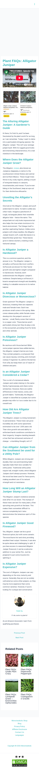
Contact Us (19, 732)
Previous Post (19, 633)
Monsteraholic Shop (19, 721)
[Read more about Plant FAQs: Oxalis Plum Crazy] (11, 660)
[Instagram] (23, 757)
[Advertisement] (19, 28)
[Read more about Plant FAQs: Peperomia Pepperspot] (27, 660)
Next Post (19, 637)
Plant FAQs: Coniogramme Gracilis (27, 696)
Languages (19, 735)
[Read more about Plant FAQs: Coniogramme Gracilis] (27, 685)
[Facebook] (16, 757)
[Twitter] (19, 757)
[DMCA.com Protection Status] (19, 763)
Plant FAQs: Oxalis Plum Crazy (11, 671)
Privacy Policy (19, 726)
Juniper (16, 168)
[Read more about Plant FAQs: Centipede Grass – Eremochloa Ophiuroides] (11, 685)
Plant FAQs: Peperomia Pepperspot (26, 671)
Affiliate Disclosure (19, 729)
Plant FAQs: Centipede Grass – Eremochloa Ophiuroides (11, 698)
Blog (19, 723)
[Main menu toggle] (34, 4)
